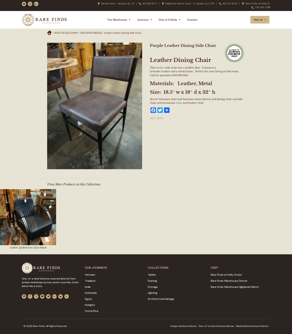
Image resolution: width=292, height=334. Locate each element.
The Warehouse (117, 19)
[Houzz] (60, 296)
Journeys (143, 19)
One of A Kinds (168, 19)
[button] (244, 20)
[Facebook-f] (24, 4)
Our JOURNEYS (96, 268)
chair (179, 102)
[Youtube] (42, 296)
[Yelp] (66, 296)
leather (160, 67)
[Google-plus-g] (36, 4)
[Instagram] (30, 4)
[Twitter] (48, 296)
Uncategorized (91, 32)
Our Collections (66, 32)
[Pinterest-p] (30, 296)
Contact (192, 19)
